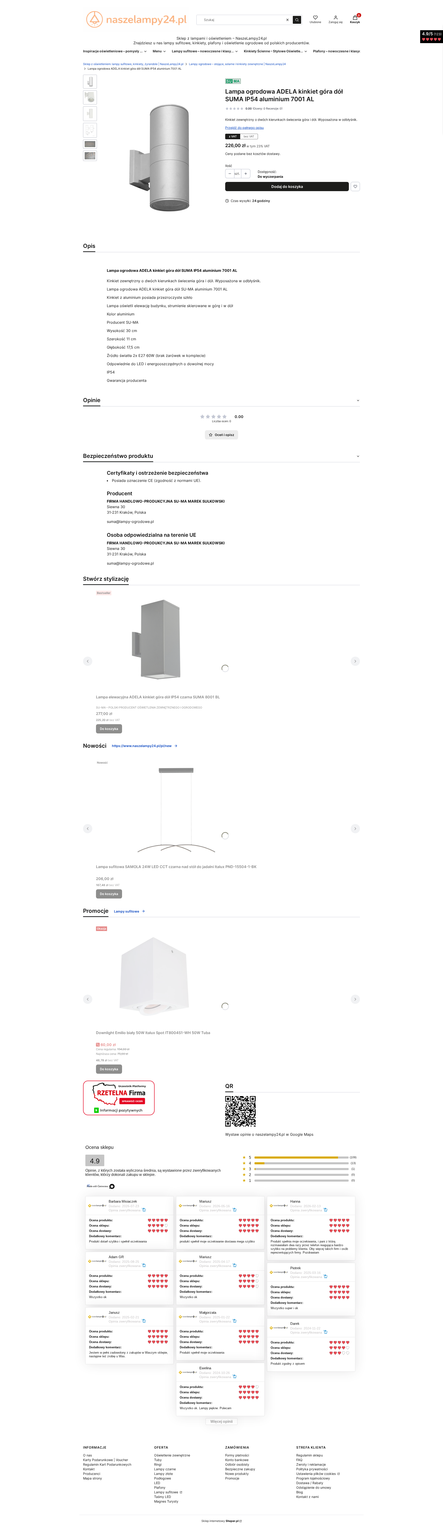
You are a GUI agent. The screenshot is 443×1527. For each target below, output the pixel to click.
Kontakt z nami (307, 1497)
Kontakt (89, 1469)
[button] (297, 20)
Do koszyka (109, 729)
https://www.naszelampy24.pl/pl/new (142, 746)
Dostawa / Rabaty (309, 1483)
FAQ (299, 1460)
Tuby (158, 1460)
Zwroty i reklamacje (311, 1464)
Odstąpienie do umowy (313, 1487)
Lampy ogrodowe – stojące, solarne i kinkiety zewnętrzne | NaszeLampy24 (237, 64)
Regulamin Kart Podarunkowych (107, 1464)
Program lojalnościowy (313, 1478)
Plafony (159, 1487)
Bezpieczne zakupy (240, 1469)
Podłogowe (162, 1478)
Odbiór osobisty (237, 1464)
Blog (299, 1492)
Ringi (158, 1464)
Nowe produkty (237, 1474)
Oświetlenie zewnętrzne (172, 1455)
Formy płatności (237, 1455)
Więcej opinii (221, 1421)
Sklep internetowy (220, 1521)
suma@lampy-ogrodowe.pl (130, 521)
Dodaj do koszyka (287, 186)
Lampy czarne (165, 1469)
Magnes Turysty (166, 1501)
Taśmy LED (162, 1497)
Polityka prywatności (312, 1469)
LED (157, 1483)
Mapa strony (92, 1478)
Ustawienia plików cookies (316, 1474)
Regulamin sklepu (309, 1455)
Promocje (232, 1478)
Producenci (91, 1474)
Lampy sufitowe (126, 911)
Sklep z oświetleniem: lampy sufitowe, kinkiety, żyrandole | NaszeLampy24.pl (133, 64)
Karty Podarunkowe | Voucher (105, 1460)
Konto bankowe (236, 1460)
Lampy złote (163, 1474)
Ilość (228, 166)
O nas (87, 1455)
